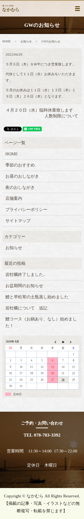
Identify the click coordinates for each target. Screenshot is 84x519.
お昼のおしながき (22, 176)
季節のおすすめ (20, 165)
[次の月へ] (73, 342)
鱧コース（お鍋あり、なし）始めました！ (41, 322)
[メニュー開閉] (77, 8)
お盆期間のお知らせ (24, 285)
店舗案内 (13, 198)
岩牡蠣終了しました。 (26, 274)
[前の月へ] (52, 342)
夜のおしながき (20, 187)
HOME (6, 41)
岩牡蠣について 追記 (26, 308)
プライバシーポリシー (26, 209)
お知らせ (26, 41)
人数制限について (61, 116)
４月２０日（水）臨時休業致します (39, 110)
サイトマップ (18, 220)
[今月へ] (63, 342)
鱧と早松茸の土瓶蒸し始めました (36, 297)
